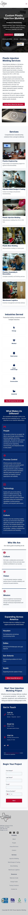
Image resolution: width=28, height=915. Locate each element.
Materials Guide (14, 878)
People (14, 843)
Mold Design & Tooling (14, 862)
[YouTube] (18, 833)
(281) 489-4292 (10, 714)
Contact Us (14, 889)
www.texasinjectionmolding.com (13, 753)
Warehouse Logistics (14, 869)
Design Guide (14, 881)
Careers (14, 850)
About (14, 839)
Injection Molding (14, 858)
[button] (14, 115)
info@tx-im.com (10, 726)
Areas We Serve (14, 846)
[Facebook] (10, 833)
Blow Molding (14, 866)
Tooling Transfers (14, 885)
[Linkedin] (14, 833)
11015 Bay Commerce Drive (13, 737)
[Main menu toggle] (26, 3)
